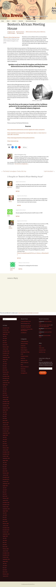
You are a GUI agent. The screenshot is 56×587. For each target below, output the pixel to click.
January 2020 (5, 424)
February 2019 (6, 447)
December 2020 (6, 401)
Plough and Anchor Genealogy (45, 325)
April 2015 (5, 544)
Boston (43, 31)
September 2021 (6, 382)
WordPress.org (42, 352)
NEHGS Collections (24, 362)
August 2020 (5, 410)
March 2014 (5, 571)
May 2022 (4, 365)
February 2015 (6, 548)
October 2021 (5, 380)
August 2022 (5, 359)
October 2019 (5, 431)
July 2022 (4, 361)
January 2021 (5, 399)
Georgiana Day (21, 33)
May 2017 (4, 492)
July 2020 (4, 412)
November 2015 (6, 529)
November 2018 (6, 454)
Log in (40, 345)
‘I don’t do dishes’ (49, 171)
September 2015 (6, 534)
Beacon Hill (39, 31)
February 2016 (6, 523)
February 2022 (6, 372)
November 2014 (6, 555)
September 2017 (6, 483)
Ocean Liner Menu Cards (26, 321)
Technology (23, 371)
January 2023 (5, 349)
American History (20, 31)
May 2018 (4, 466)
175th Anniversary (24, 341)
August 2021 (5, 384)
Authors (14, 21)
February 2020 (6, 422)
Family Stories (24, 347)
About (8, 21)
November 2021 (6, 378)
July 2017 (4, 487)
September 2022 (6, 357)
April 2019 (5, 443)
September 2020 (6, 407)
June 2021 (5, 389)
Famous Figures (24, 349)
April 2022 (5, 367)
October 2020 (5, 405)
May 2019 (4, 441)
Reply (18, 191)
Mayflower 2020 (24, 360)
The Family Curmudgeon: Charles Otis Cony (13, 171)
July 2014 (4, 563)
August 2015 (5, 536)
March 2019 (5, 445)
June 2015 (5, 540)
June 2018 (5, 464)
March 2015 (5, 546)
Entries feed (41, 347)
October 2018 (5, 456)
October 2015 (5, 532)
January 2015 (5, 550)
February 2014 (6, 574)
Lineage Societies (24, 356)
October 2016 (5, 506)
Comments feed (42, 350)
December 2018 (6, 452)
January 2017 (5, 500)
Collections (23, 345)
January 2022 (5, 374)
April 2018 (5, 468)
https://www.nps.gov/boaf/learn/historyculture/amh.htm (20, 137)
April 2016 (5, 519)
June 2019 (5, 439)
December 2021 (6, 376)
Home (2, 21)
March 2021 (5, 395)
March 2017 (5, 496)
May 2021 (4, 391)
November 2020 (6, 403)
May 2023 (4, 340)
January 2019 (5, 449)
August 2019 (5, 435)
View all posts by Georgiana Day (22, 163)
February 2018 (6, 473)
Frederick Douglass (11, 33)
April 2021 (5, 393)
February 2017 (6, 498)
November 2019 (6, 428)
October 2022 (5, 355)
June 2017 (5, 489)
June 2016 (5, 515)
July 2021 (4, 386)
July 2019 (4, 437)
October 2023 (5, 330)
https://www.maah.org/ (12, 141)
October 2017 (5, 481)
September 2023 (6, 332)
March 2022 (5, 370)
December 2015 (6, 527)
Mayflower (23, 358)
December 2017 (6, 477)
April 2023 (5, 342)
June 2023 (5, 338)
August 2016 (5, 510)
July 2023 (4, 336)
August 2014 (5, 561)
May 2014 (4, 567)
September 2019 (6, 433)
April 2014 (5, 569)
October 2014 (5, 557)
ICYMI (22, 354)
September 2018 (6, 458)
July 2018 (4, 462)
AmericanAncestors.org (31, 21)
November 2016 (6, 504)
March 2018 (5, 471)
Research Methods (25, 366)
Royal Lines (23, 368)
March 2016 (5, 521)
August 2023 (5, 334)
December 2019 (6, 426)
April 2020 (5, 418)
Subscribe (21, 21)
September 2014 (6, 559)
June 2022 (5, 363)
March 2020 (5, 420)
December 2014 (6, 553)
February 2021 (6, 397)
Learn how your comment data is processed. (28, 313)
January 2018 (5, 475)
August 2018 (5, 460)
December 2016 (6, 502)
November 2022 (6, 353)
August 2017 (5, 485)
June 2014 (5, 565)
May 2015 (4, 542)
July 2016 (4, 513)
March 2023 (5, 344)
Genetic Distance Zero (25, 323)
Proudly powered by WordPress (28, 584)
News (22, 364)
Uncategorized (24, 373)
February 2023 (6, 346)
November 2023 (6, 328)
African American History (32, 31)
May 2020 (4, 416)
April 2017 (5, 494)
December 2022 (6, 351)
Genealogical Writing (25, 352)
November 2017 (6, 479)
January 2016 (5, 525)
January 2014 (5, 576)
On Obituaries (23, 332)
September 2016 (6, 508)
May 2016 (4, 517)
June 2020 (5, 414)
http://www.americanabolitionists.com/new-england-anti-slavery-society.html (26, 129)
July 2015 (4, 538)
